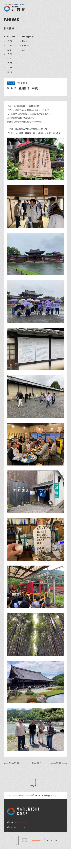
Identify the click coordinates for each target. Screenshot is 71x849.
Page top (33, 786)
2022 (9, 59)
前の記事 (14, 763)
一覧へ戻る (35, 763)
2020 (9, 68)
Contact (12, 827)
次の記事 (56, 763)
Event (25, 46)
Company (13, 822)
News (25, 41)
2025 (9, 46)
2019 (9, 72)
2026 (9, 41)
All (24, 50)
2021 (9, 63)
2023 (9, 54)
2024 (9, 50)
